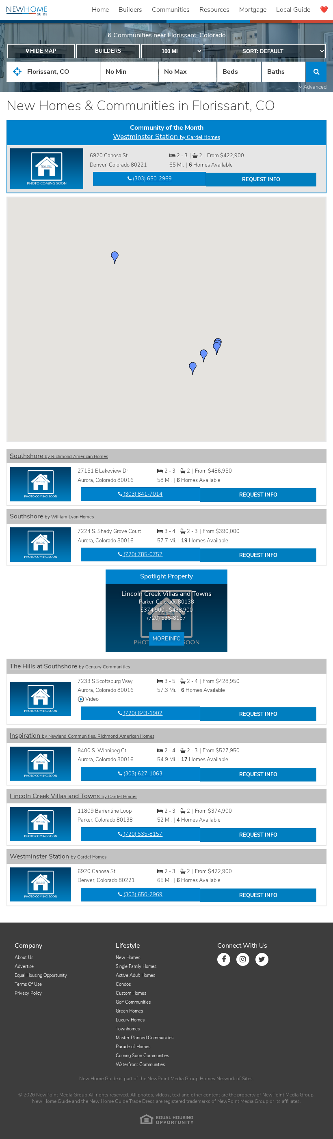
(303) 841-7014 (142, 494)
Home (100, 9)
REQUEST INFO (261, 179)
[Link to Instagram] (242, 959)
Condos (123, 984)
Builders (130, 9)
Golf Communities (133, 1002)
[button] (217, 348)
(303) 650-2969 (152, 178)
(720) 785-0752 (142, 554)
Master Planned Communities (144, 1038)
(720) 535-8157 (166, 618)
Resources (214, 9)
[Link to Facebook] (223, 959)
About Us (24, 958)
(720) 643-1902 (142, 713)
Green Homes (129, 1011)
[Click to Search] (316, 72)
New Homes (128, 958)
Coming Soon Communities (142, 1056)
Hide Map (42, 51)
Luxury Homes (130, 1020)
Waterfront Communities (140, 1065)
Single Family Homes (136, 966)
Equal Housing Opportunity (41, 975)
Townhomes (128, 1029)
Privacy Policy (28, 993)
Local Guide (293, 9)
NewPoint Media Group (173, 1078)
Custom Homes (131, 993)
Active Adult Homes (135, 975)
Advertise (24, 966)
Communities (171, 9)
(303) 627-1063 (142, 773)
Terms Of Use (28, 984)
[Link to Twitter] (261, 959)
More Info (167, 638)
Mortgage (252, 9)
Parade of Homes (133, 1047)
